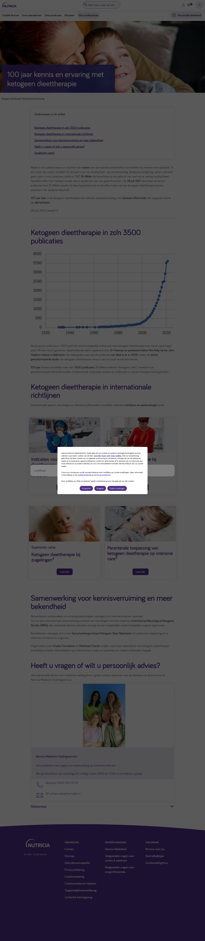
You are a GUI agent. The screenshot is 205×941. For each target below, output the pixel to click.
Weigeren (100, 488)
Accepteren (86, 488)
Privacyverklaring (103, 475)
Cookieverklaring (84, 475)
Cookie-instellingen (117, 488)
